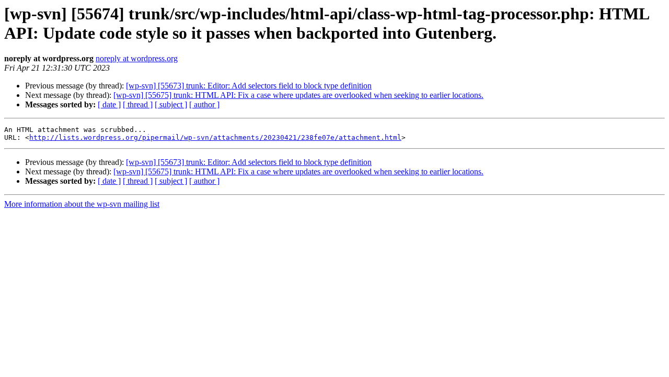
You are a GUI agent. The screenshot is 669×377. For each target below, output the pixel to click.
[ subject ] (171, 104)
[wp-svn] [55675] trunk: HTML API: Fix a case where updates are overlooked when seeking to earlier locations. (298, 95)
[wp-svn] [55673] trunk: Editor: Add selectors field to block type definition (249, 85)
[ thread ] (138, 104)
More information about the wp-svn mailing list (81, 203)
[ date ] (109, 104)
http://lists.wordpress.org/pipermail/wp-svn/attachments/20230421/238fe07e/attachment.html (215, 137)
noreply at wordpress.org (137, 58)
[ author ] (204, 104)
